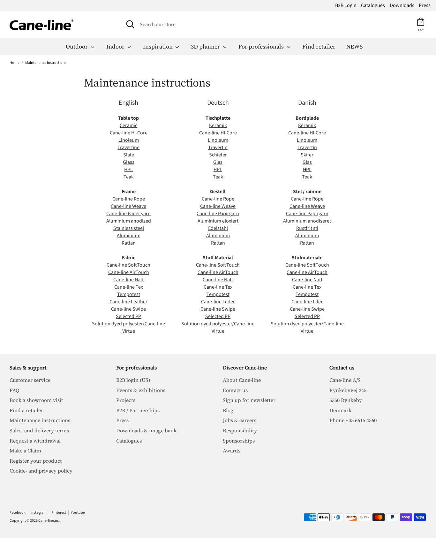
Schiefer (218, 154)
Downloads (402, 5)
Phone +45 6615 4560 (353, 420)
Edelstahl (218, 228)
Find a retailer (26, 410)
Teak (129, 176)
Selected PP (128, 316)
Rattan (129, 242)
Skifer (307, 154)
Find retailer (318, 46)
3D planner (206, 46)
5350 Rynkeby (345, 400)
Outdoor (77, 46)
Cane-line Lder (307, 301)
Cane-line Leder (218, 301)
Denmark (340, 410)
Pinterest (58, 512)
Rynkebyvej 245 (347, 390)
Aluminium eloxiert (218, 220)
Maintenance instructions (40, 420)
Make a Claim (25, 450)
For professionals (261, 46)
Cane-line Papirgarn (218, 213)
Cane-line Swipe (128, 309)
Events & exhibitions (140, 390)
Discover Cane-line (245, 367)
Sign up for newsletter (249, 400)
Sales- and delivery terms (39, 430)
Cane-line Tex (128, 287)
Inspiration (158, 46)
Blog (228, 410)
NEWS (354, 46)
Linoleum (128, 140)
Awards (231, 450)
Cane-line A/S (345, 379)
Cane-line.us (48, 520)
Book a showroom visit (36, 400)
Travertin (218, 147)
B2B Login (346, 5)
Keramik (218, 125)
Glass (128, 162)
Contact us (235, 390)
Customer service (30, 379)
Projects (125, 400)
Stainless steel (128, 228)
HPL (128, 169)
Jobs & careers (239, 420)
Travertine (128, 147)
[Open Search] (130, 24)
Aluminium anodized (128, 220)
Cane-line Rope (128, 198)
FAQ (14, 390)
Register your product (36, 460)
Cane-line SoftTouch (128, 265)
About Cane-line (242, 379)
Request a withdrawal (35, 440)
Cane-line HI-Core (128, 132)
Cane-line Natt (128, 279)
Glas (217, 162)
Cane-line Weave (128, 206)
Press (425, 5)
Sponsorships (239, 440)
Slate (128, 154)
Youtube (78, 512)
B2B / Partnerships (138, 410)
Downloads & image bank (146, 430)
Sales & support (28, 367)
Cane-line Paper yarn (128, 213)
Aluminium (128, 235)
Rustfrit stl (307, 228)
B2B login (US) (133, 379)
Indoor (116, 46)
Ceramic (128, 125)
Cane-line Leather (128, 301)
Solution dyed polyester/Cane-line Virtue (128, 327)
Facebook (18, 512)
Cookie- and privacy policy (41, 470)
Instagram (38, 512)
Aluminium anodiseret (307, 220)
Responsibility (240, 430)
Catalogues (373, 5)
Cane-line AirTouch (128, 272)
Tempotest (128, 294)
